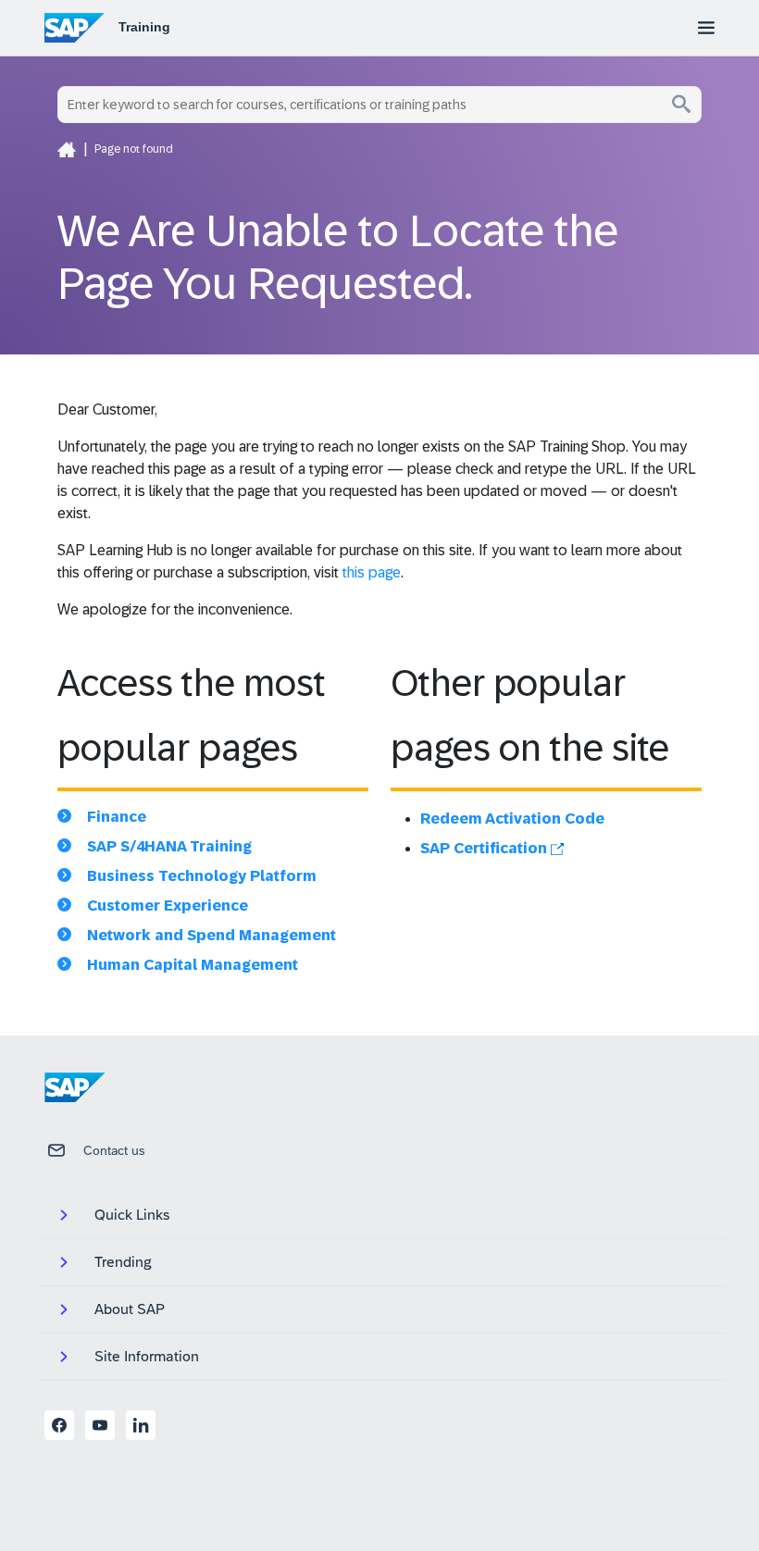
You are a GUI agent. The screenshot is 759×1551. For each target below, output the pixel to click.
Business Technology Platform (202, 876)
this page (371, 572)
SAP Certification (485, 848)
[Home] (66, 149)
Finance (116, 817)
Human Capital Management (192, 965)
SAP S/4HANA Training (169, 846)
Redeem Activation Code (512, 818)
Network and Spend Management (211, 935)
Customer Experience (167, 905)
